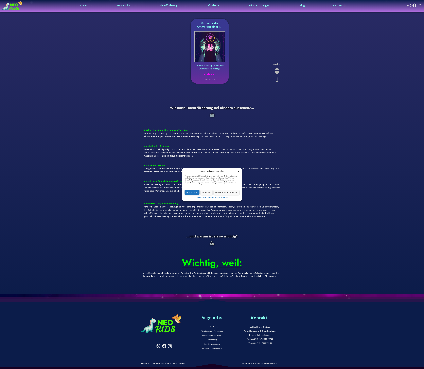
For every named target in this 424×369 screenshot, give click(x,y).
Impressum (224, 197)
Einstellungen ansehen (226, 192)
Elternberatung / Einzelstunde (212, 331)
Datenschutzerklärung (213, 197)
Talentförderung (212, 327)
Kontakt (337, 6)
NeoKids (252, 327)
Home (83, 6)
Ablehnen (206, 192)
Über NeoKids (123, 6)
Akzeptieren (192, 192)
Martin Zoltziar (263, 327)
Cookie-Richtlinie (201, 197)
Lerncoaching (212, 340)
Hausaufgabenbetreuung (212, 335)
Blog (302, 6)
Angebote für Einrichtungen (212, 348)
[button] (238, 171)
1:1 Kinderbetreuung (212, 344)
